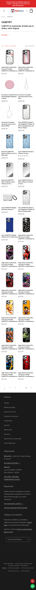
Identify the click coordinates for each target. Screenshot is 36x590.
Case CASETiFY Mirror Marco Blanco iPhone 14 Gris (25, 182)
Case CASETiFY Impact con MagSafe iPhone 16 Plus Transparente (26, 209)
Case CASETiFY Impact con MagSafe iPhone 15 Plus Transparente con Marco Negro (26, 125)
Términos (7, 434)
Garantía (7, 425)
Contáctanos (8, 421)
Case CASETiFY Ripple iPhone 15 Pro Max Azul (10, 236)
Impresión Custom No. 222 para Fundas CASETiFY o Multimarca (26, 319)
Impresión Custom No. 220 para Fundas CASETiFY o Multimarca (26, 347)
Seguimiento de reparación (13, 439)
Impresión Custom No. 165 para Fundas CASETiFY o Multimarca (26, 237)
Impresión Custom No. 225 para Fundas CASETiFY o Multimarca (10, 292)
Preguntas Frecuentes (11, 416)
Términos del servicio (13, 571)
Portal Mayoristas (9, 443)
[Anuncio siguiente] (32, 3)
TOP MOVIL (10, 563)
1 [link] (4, 388)
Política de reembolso (14, 568)
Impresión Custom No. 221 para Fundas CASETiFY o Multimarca (10, 347)
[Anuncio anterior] (4, 3)
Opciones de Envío (10, 412)
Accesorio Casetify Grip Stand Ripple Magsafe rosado (10, 96)
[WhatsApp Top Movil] (32, 586)
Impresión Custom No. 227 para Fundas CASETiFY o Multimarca (10, 264)
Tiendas (6, 403)
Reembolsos (8, 430)
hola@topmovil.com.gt (12, 479)
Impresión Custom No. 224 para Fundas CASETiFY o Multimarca (26, 292)
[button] (4, 11)
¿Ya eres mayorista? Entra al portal (15, 508)
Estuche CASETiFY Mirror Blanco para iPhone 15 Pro (8, 182)
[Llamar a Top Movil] (32, 581)
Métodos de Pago (9, 407)
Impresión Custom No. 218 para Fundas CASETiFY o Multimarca (26, 374)
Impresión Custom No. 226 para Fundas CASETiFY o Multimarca (26, 264)
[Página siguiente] (31, 388)
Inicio (3, 17)
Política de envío (25, 571)
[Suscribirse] (28, 539)
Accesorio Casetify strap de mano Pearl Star (25, 96)
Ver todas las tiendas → (12, 463)
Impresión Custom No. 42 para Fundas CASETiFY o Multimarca (10, 69)
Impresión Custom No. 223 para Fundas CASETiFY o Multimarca (10, 319)
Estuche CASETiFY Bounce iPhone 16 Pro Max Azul (9, 153)
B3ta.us (5, 568)
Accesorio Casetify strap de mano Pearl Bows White (9, 124)
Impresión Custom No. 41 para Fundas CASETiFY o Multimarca (26, 69)
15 (26, 388)
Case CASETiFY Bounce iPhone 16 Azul (26, 152)
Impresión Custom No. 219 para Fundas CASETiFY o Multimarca (10, 374)
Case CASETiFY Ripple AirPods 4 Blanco (9, 208)
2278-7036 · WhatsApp (11, 477)
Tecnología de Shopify (14, 565)
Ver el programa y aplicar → (13, 503)
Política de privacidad (27, 568)
